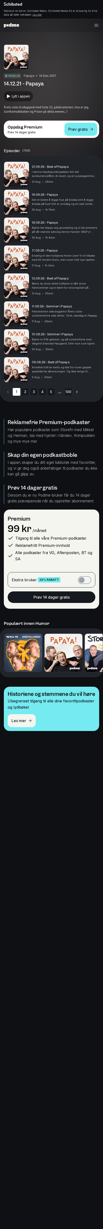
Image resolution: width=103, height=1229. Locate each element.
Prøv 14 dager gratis (52, 597)
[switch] (84, 580)
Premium (19, 519)
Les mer (37, 14)
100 (68, 392)
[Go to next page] (77, 392)
